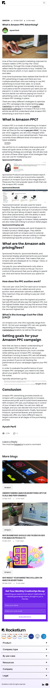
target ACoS (40, 384)
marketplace (8, 330)
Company (8, 669)
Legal (5, 675)
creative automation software (21, 107)
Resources (8, 662)
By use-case (9, 656)
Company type (10, 649)
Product (7, 642)
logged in (18, 444)
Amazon (5, 20)
